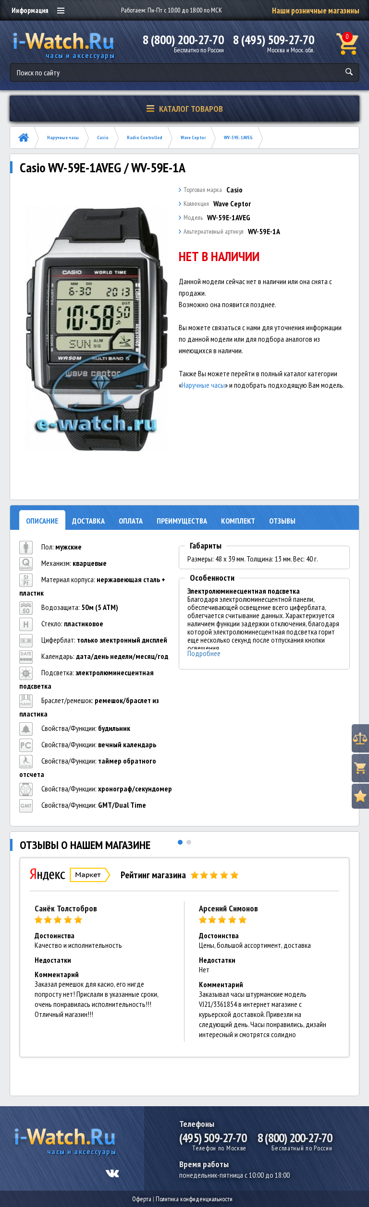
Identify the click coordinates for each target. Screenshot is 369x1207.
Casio (103, 137)
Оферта (141, 1199)
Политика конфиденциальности (194, 1199)
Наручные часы (63, 137)
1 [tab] (180, 842)
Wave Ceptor (193, 137)
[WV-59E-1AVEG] (96, 330)
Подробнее (204, 653)
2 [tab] (188, 842)
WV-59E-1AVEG (238, 137)
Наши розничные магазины (315, 10)
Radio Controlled (144, 137)
